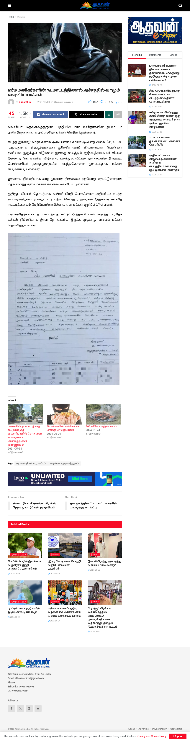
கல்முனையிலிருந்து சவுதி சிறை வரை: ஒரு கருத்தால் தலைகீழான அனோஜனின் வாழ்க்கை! (165, 119)
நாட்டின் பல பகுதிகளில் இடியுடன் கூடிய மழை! (24, 610)
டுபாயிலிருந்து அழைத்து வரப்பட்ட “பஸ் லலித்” (104, 563)
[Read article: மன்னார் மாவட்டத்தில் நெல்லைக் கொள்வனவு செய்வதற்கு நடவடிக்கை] (65, 592)
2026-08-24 (55, 621)
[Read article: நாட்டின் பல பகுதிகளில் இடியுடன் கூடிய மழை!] (25, 592)
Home (11, 17)
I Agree (178, 736)
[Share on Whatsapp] (109, 114)
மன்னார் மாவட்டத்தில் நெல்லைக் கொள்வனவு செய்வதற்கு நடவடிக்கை (64, 612)
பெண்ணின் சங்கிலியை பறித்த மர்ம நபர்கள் (64, 428)
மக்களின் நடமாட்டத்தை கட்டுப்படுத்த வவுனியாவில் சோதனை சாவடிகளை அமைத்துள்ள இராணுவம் (25, 435)
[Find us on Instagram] (29, 708)
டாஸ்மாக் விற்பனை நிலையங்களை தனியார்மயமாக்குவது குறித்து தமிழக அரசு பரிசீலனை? (164, 73)
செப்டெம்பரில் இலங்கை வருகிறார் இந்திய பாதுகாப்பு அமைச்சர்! (24, 565)
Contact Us (176, 728)
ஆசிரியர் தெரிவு (18, 554)
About (131, 728)
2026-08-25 (14, 573)
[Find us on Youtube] (38, 708)
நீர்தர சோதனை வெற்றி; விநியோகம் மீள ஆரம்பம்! (64, 565)
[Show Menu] (9, 5)
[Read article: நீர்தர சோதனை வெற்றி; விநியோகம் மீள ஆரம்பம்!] (65, 545)
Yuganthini (25, 102)
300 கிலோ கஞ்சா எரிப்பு (102, 426)
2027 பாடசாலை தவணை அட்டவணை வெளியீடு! (164, 141)
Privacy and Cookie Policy (151, 736)
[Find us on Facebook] (11, 708)
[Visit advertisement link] (65, 479)
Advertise (143, 728)
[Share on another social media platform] (118, 114)
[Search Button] (180, 5)
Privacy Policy (159, 728)
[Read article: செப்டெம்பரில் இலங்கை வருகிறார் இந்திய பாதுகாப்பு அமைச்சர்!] (25, 545)
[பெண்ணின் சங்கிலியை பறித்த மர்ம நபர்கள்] (64, 414)
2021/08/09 (43, 102)
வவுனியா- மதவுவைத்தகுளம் (64, 463)
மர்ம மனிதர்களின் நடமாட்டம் (31, 463)
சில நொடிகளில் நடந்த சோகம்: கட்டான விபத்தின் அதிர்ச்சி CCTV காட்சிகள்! (164, 96)
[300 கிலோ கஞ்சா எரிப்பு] (103, 414)
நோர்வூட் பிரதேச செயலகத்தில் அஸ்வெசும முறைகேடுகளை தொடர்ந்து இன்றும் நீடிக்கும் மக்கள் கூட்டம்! (103, 618)
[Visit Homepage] (95, 5)
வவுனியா (68, 102)
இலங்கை (21, 17)
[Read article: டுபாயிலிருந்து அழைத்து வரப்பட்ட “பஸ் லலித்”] (105, 545)
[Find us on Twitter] (20, 708)
